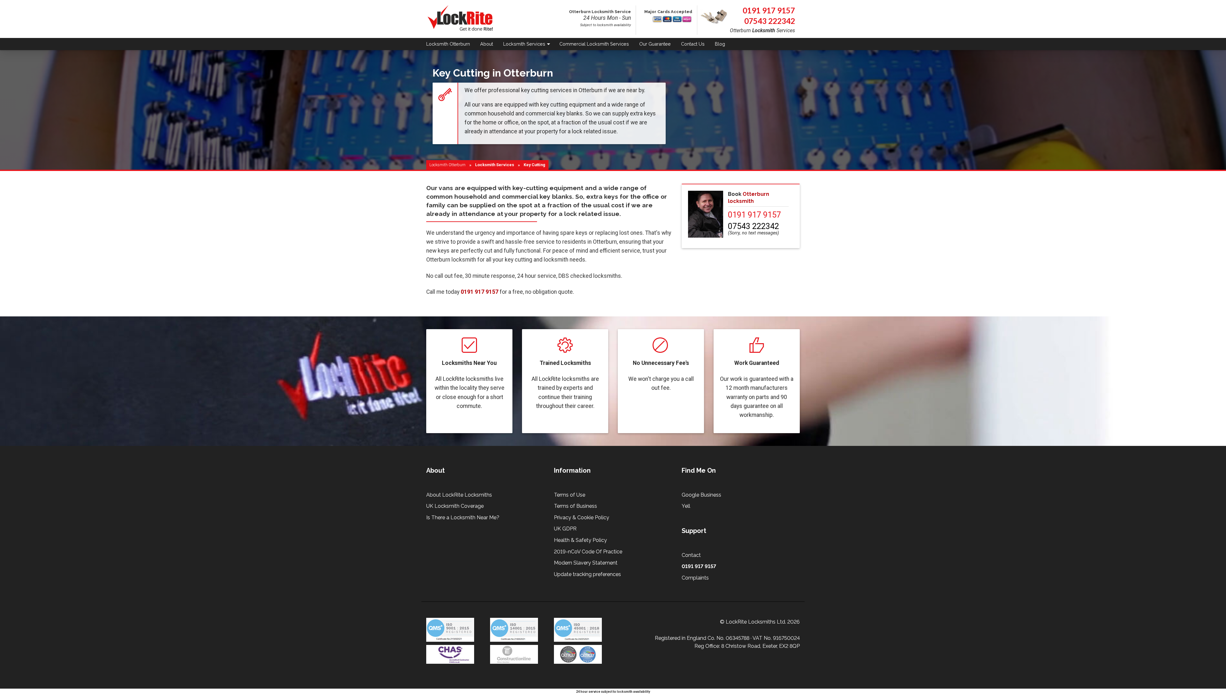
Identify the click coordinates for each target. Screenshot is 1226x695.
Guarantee (655, 44)
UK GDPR (565, 529)
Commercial (594, 44)
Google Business (701, 495)
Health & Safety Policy (580, 540)
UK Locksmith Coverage (455, 506)
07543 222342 (769, 21)
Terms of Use (569, 495)
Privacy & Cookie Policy (581, 517)
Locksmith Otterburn (447, 164)
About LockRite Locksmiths (459, 495)
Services (524, 44)
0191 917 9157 (769, 10)
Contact (693, 44)
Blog (720, 44)
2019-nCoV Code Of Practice (588, 552)
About (486, 44)
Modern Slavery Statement (585, 563)
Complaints (695, 578)
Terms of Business (575, 506)
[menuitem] (450, 44)
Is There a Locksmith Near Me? (462, 517)
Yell (686, 506)
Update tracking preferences (587, 574)
